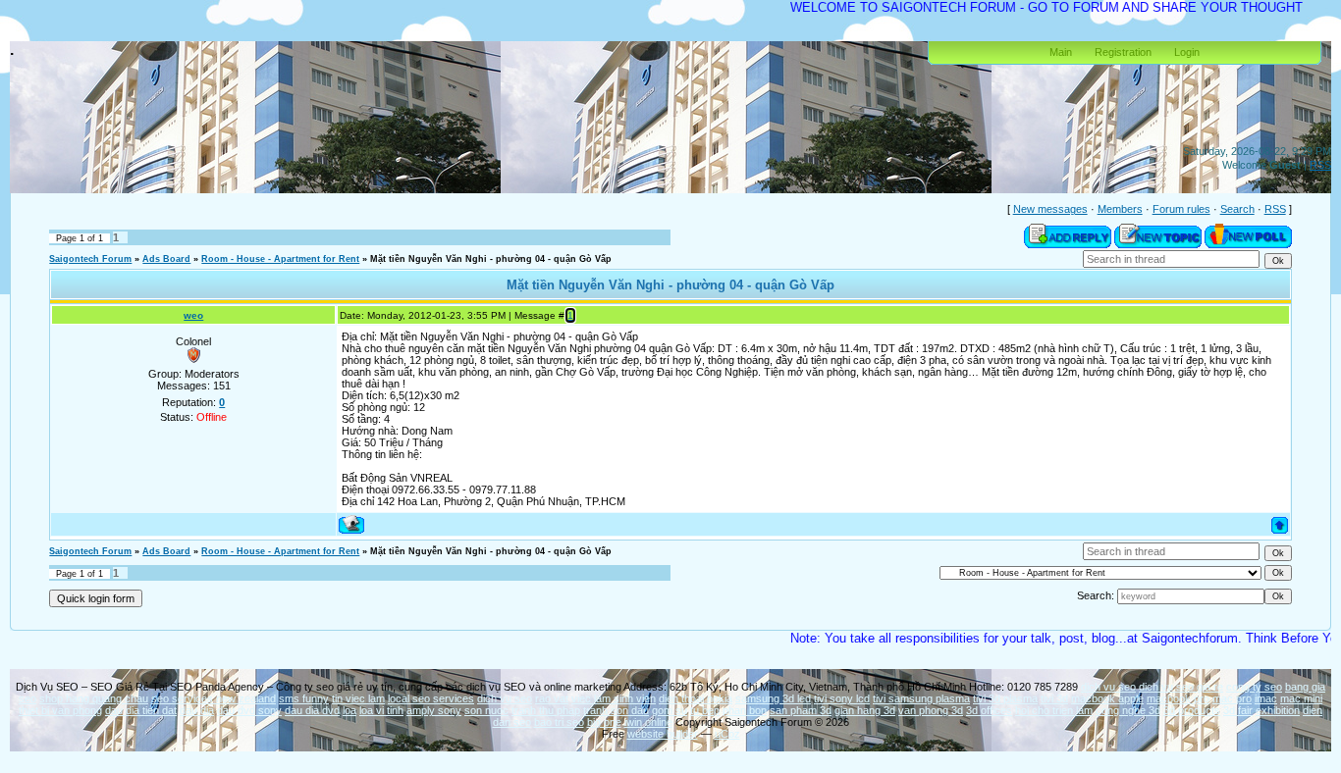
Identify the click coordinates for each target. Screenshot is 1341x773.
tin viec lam (358, 698)
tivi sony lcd (842, 698)
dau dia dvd (312, 710)
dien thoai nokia (695, 698)
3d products (1191, 710)
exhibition (1278, 710)
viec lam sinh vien (613, 698)
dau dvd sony (249, 710)
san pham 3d (800, 710)
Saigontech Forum (90, 259)
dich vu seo (1108, 687)
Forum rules (1181, 209)
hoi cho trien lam (1054, 710)
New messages (1050, 209)
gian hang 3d (864, 710)
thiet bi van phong (60, 710)
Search (1237, 209)
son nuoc (486, 710)
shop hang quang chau (93, 698)
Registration (1123, 52)
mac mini (1301, 698)
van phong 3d (930, 710)
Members (1120, 209)
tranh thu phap (545, 710)
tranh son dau (616, 710)
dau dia (197, 710)
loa (349, 710)
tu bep (705, 710)
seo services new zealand (213, 698)
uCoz (727, 734)
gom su (669, 710)
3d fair (1238, 710)
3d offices (989, 710)
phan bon (745, 710)
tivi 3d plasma (1005, 698)
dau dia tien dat (141, 710)
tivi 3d (1054, 698)
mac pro (1232, 698)
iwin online (648, 722)
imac (1266, 698)
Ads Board (166, 259)
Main (1060, 52)
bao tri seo (559, 722)
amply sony (433, 710)
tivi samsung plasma (921, 698)
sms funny (304, 698)
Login (1187, 52)
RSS (1320, 165)
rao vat (551, 698)
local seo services (431, 698)
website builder (662, 734)
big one (604, 722)
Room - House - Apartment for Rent (280, 259)
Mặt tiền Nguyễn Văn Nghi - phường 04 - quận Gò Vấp (491, 259)
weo (193, 315)
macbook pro (1178, 698)
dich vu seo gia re (1181, 687)
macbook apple (1107, 698)
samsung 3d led (773, 698)
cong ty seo (1254, 687)
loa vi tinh (381, 710)
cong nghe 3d (1128, 710)
